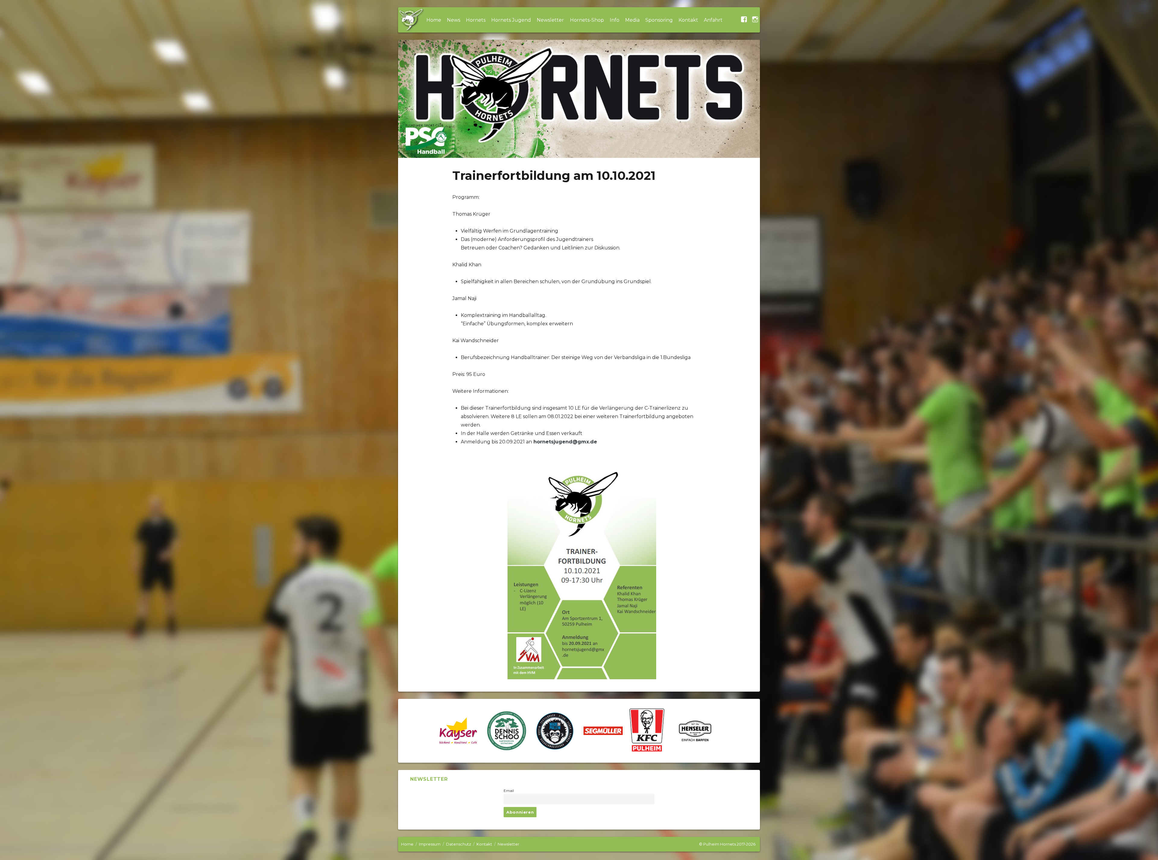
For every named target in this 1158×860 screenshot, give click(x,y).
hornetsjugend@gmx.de (565, 442)
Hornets (476, 20)
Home (433, 20)
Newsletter (550, 20)
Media (632, 20)
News (453, 20)
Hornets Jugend (511, 20)
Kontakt (688, 20)
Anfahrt (713, 20)
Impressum (430, 844)
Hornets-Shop (587, 20)
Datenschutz (458, 844)
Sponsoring (659, 20)
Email (509, 791)
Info (614, 20)
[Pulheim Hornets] (410, 20)
